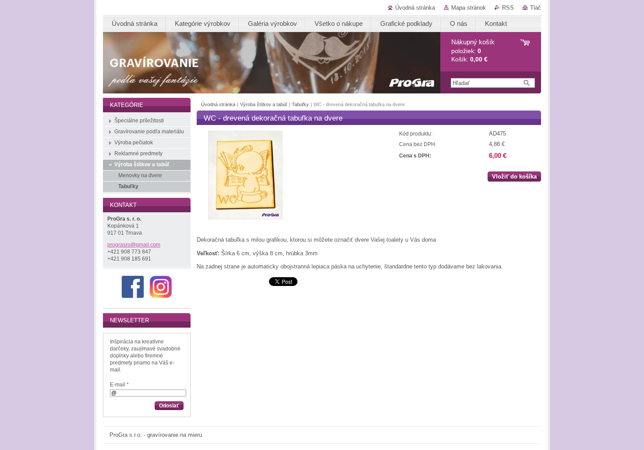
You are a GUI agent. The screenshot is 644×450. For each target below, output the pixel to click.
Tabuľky (300, 104)
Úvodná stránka (415, 7)
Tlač (535, 7)
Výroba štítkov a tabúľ (263, 104)
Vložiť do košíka (514, 176)
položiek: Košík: (473, 51)
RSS (508, 7)
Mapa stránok (468, 7)
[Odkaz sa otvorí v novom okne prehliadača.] (245, 217)
